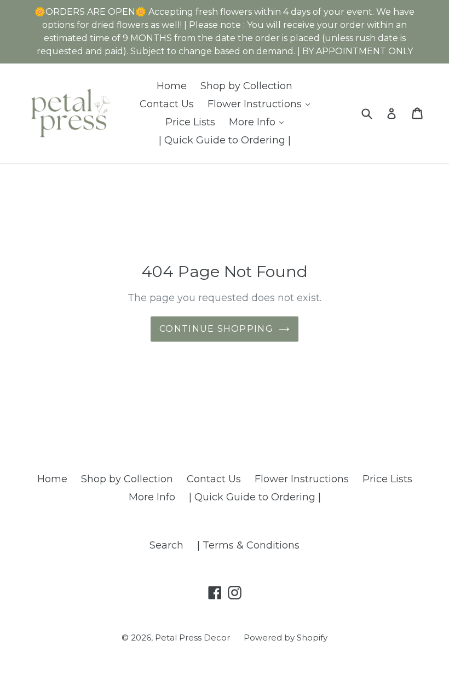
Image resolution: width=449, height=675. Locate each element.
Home (172, 86)
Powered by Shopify (285, 637)
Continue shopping (216, 329)
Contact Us (167, 104)
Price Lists (190, 122)
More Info (259, 122)
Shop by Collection (246, 86)
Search (166, 545)
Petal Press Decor (192, 637)
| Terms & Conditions (248, 545)
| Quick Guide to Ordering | (225, 140)
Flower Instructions (261, 103)
